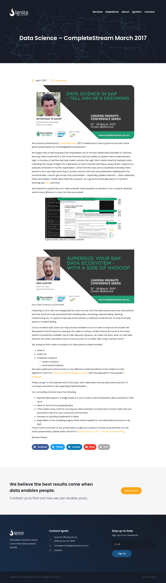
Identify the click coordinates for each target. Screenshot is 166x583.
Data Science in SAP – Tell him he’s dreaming (101, 431)
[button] (40, 447)
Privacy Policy (149, 577)
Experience (112, 11)
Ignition (136, 11)
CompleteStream (68, 143)
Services (97, 11)
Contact (150, 11)
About (125, 11)
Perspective (61, 80)
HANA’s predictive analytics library (70, 372)
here (47, 182)
